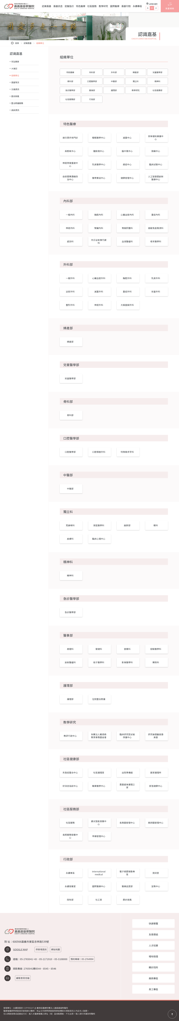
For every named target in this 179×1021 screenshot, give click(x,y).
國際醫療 (114, 6)
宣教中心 (155, 886)
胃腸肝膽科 (127, 228)
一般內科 (70, 214)
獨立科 (136, 81)
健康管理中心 (127, 177)
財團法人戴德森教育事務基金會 (98, 736)
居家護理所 (155, 772)
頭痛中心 (155, 151)
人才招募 (153, 945)
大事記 (14, 68)
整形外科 (70, 304)
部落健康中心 (155, 785)
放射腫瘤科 (70, 662)
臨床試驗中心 (155, 164)
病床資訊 (15, 110)
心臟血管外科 (98, 278)
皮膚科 (70, 538)
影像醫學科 (127, 662)
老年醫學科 (155, 241)
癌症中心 (127, 164)
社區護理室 (98, 772)
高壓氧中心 (70, 151)
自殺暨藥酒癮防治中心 (70, 178)
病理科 (70, 648)
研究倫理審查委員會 (155, 736)
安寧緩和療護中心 (155, 138)
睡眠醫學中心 (98, 137)
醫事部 (92, 90)
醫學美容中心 (98, 177)
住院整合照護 (98, 699)
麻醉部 (127, 525)
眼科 (156, 525)
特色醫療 (80, 6)
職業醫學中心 (98, 785)
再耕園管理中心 (155, 822)
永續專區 (137, 6)
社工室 (98, 899)
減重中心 (127, 137)
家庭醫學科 (98, 525)
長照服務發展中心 (70, 836)
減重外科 (98, 291)
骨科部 (70, 81)
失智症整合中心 (70, 772)
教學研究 (103, 6)
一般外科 (70, 278)
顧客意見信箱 (22, 978)
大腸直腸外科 (127, 304)
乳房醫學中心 (98, 164)
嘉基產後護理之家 (127, 786)
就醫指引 (69, 6)
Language (153, 3)
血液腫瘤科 (127, 241)
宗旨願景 (15, 61)
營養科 (127, 648)
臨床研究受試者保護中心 (127, 736)
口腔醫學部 (92, 81)
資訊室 (155, 872)
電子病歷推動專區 (127, 873)
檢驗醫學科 (155, 648)
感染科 (70, 241)
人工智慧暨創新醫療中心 (155, 178)
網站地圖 (55, 949)
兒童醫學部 (157, 72)
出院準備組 (127, 772)
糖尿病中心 (98, 151)
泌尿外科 (70, 291)
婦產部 (136, 72)
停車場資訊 (41, 949)
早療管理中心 (98, 836)
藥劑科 (155, 662)
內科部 (92, 72)
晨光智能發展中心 (98, 823)
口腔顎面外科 (98, 451)
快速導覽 (153, 923)
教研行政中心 (70, 735)
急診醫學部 (70, 90)
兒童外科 (155, 291)
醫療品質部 (127, 886)
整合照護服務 (17, 103)
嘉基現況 (15, 82)
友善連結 (153, 934)
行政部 (92, 99)
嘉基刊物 (126, 6)
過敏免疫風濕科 (155, 228)
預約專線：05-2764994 (82, 959)
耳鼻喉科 (70, 525)
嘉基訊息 (58, 6)
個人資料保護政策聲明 (85, 1013)
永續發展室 (70, 886)
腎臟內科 (98, 228)
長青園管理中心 (127, 822)
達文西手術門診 (70, 137)
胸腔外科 (127, 278)
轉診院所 (153, 967)
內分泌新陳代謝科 (98, 241)
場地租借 (153, 956)
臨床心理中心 (98, 538)
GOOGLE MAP (20, 949)
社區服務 (92, 6)
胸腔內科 (98, 214)
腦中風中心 (127, 151)
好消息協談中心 (70, 785)
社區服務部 (70, 99)
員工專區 (153, 989)
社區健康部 (157, 90)
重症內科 (155, 214)
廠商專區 (153, 978)
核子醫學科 (98, 662)
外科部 (114, 72)
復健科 (98, 648)
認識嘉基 (46, 6)
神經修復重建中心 (70, 164)
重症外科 (127, 291)
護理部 (114, 90)
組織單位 (15, 75)
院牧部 (70, 899)
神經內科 (70, 228)
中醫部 (114, 81)
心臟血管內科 (127, 214)
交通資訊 (15, 89)
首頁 (17, 43)
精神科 (157, 81)
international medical (98, 873)
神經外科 (98, 304)
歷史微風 (15, 96)
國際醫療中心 (98, 886)
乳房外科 (155, 278)
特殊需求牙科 (127, 451)
